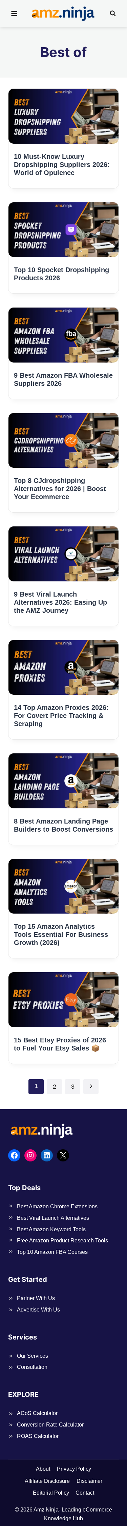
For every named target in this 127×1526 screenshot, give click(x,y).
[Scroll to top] (110, 1510)
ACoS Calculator (37, 1413)
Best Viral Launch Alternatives (53, 1218)
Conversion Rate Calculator (50, 1425)
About (43, 1469)
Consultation (32, 1367)
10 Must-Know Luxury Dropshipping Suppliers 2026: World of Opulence (62, 164)
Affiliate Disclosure (47, 1481)
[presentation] (63, 116)
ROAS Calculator (38, 1436)
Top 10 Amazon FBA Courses (52, 1252)
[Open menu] (14, 13)
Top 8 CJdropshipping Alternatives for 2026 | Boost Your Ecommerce (60, 488)
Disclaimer (89, 1481)
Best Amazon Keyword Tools (51, 1229)
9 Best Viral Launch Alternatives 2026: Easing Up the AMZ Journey (60, 602)
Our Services (32, 1356)
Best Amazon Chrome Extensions (57, 1206)
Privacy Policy (74, 1469)
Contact (85, 1493)
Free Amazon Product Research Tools (62, 1240)
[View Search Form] (113, 13)
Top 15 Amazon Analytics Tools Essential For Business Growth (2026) (61, 934)
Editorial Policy (51, 1493)
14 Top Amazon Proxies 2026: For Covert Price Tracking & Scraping (61, 715)
